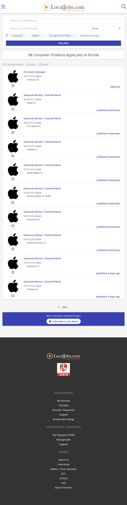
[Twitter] (56, 383)
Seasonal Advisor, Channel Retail (42, 95)
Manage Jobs (63, 439)
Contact (63, 478)
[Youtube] (66, 383)
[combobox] (65, 20)
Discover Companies (63, 410)
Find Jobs (64, 405)
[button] (7, 35)
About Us (64, 459)
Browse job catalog (63, 419)
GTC (63, 473)
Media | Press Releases (64, 469)
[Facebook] (50, 383)
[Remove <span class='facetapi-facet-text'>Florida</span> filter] (40, 64)
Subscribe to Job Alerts (65, 321)
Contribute (63, 464)
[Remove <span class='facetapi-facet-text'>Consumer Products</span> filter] (4, 64)
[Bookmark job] (13, 86)
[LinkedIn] (61, 383)
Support (63, 414)
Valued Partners (63, 487)
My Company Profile (64, 434)
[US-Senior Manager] (13, 76)
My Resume (63, 400)
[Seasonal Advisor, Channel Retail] (13, 99)
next (64, 307)
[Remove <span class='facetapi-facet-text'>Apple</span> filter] (28, 64)
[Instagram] (72, 383)
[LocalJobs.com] (63, 6)
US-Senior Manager (34, 71)
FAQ (63, 482)
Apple (38, 76)
